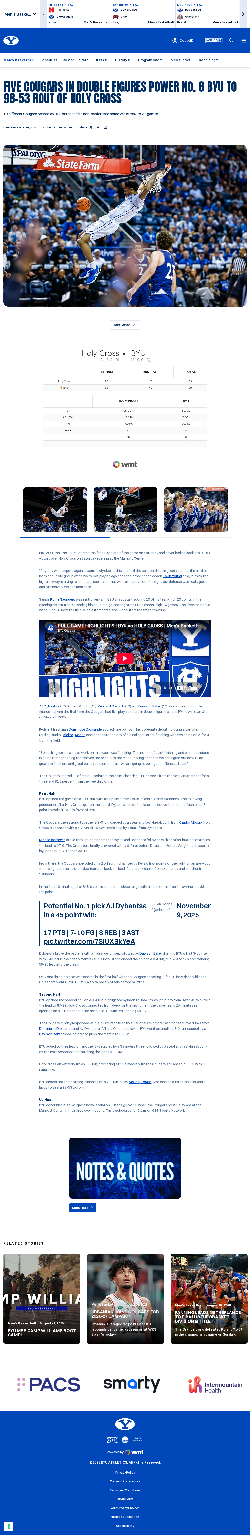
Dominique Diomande (85, 729)
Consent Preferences (125, 1481)
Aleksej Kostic (74, 735)
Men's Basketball (22, 1323)
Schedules (49, 60)
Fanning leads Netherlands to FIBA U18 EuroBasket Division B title (208, 1317)
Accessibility (125, 1526)
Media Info (179, 60)
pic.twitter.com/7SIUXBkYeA (89, 941)
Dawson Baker (149, 706)
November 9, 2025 (194, 910)
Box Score (122, 325)
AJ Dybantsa (49, 706)
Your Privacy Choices (125, 1508)
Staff (83, 60)
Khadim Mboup (190, 822)
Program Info (148, 60)
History (121, 60)
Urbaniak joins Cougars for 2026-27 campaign (125, 1314)
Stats (99, 60)
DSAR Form (125, 1499)
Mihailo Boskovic (52, 840)
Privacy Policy (125, 1472)
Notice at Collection (125, 1517)
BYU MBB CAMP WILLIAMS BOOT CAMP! (42, 1333)
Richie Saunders (62, 599)
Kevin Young (172, 576)
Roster (68, 60)
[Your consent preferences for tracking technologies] (8, 1526)
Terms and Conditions (125, 1490)
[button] (43, 14)
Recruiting (207, 60)
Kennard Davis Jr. (111, 706)
